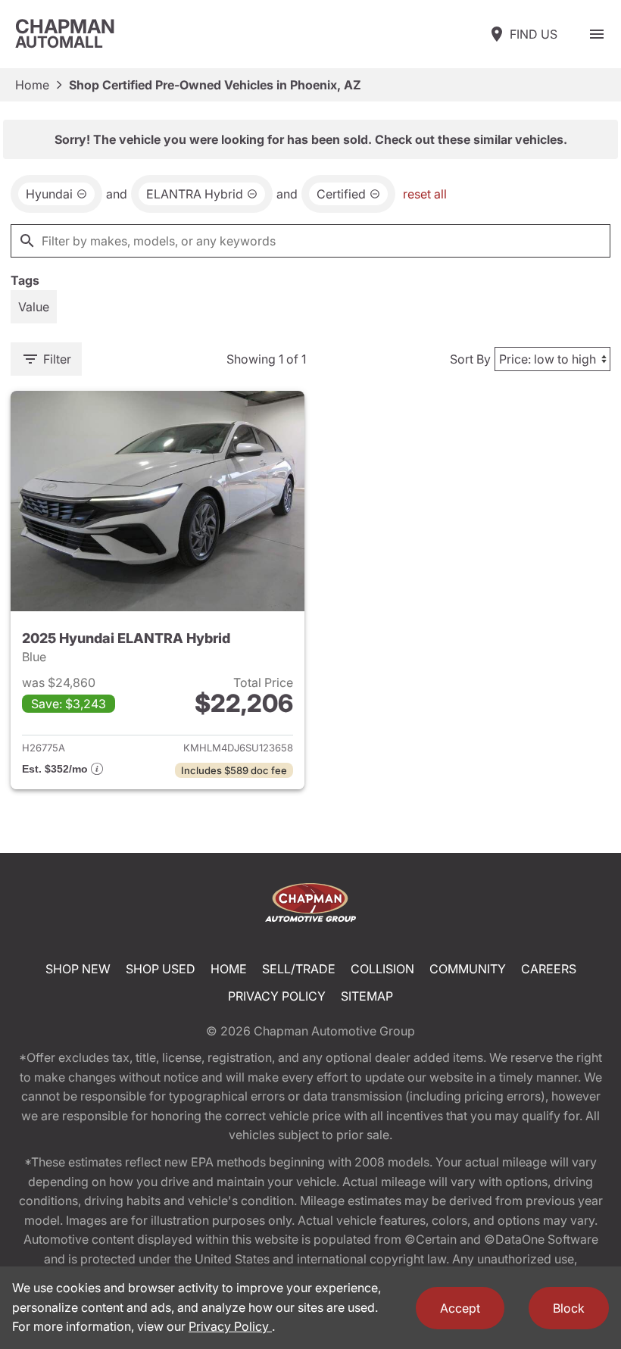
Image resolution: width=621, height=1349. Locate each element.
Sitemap (367, 996)
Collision (382, 968)
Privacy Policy (277, 996)
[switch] (597, 34)
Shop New (78, 968)
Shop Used (160, 968)
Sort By (470, 359)
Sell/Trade (298, 968)
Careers (548, 968)
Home (32, 84)
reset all (425, 193)
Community (467, 968)
